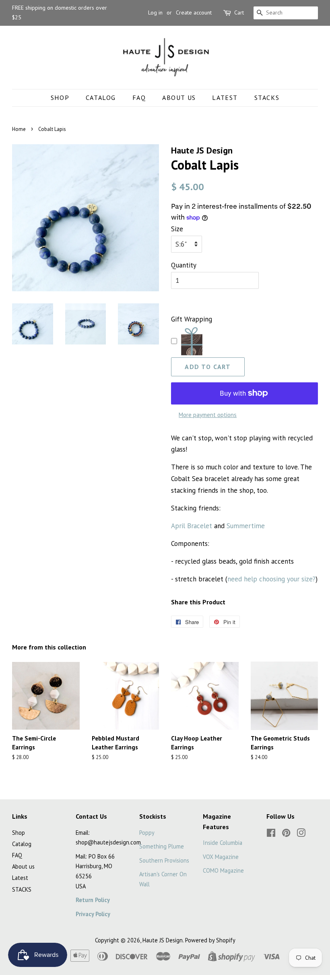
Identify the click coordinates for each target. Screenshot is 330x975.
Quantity (183, 265)
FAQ (139, 97)
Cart (239, 12)
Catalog (101, 97)
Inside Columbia (222, 842)
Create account (194, 12)
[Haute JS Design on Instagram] (301, 834)
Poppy (147, 832)
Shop (60, 97)
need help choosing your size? (271, 579)
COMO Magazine (223, 870)
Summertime (246, 525)
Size (177, 228)
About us (179, 97)
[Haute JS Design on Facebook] (271, 834)
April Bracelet (191, 525)
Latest (225, 97)
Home (19, 129)
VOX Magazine (221, 857)
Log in (155, 12)
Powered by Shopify (210, 940)
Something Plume (161, 846)
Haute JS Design (162, 940)
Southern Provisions (164, 860)
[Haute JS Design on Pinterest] (286, 834)
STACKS (267, 97)
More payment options (208, 415)
